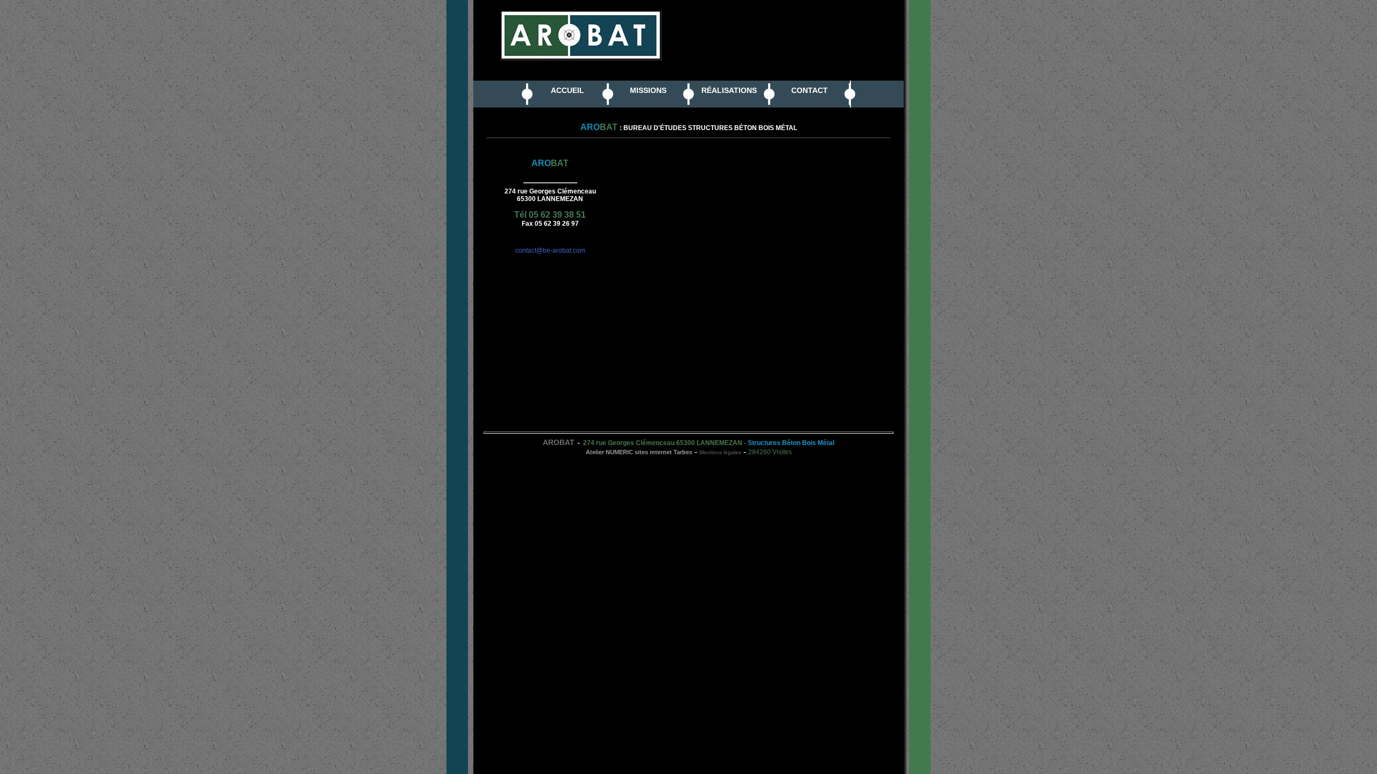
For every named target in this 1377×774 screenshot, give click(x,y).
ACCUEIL (567, 90)
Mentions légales (720, 452)
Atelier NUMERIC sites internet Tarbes (639, 452)
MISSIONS (648, 90)
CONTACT (809, 90)
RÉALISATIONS (729, 90)
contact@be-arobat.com (550, 250)
